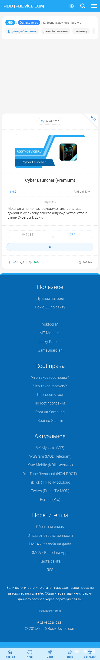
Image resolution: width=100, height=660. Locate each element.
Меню (94, 3)
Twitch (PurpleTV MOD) (50, 490)
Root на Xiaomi (50, 420)
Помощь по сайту (50, 307)
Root (70, 656)
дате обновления (55, 31)
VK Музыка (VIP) (50, 447)
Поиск (83, 3)
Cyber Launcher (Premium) (50, 180)
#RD (10, 22)
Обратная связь (50, 526)
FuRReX (87, 262)
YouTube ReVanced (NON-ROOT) (50, 473)
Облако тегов (29, 22)
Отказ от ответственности (50, 535)
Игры (30, 656)
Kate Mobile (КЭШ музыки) (50, 464)
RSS (50, 569)
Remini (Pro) (50, 499)
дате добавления (24, 31)
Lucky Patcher (50, 341)
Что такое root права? (50, 377)
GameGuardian (50, 350)
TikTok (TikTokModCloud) (50, 482)
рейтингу (81, 31)
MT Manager (50, 332)
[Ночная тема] (72, 6)
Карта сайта (50, 561)
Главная (10, 656)
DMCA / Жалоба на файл (50, 544)
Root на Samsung (50, 411)
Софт (50, 656)
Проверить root (50, 394)
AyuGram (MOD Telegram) (50, 456)
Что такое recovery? (50, 385)
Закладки (90, 656)
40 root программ (50, 403)
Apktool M (50, 324)
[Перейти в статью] (50, 247)
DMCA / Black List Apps (50, 552)
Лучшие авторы (50, 298)
